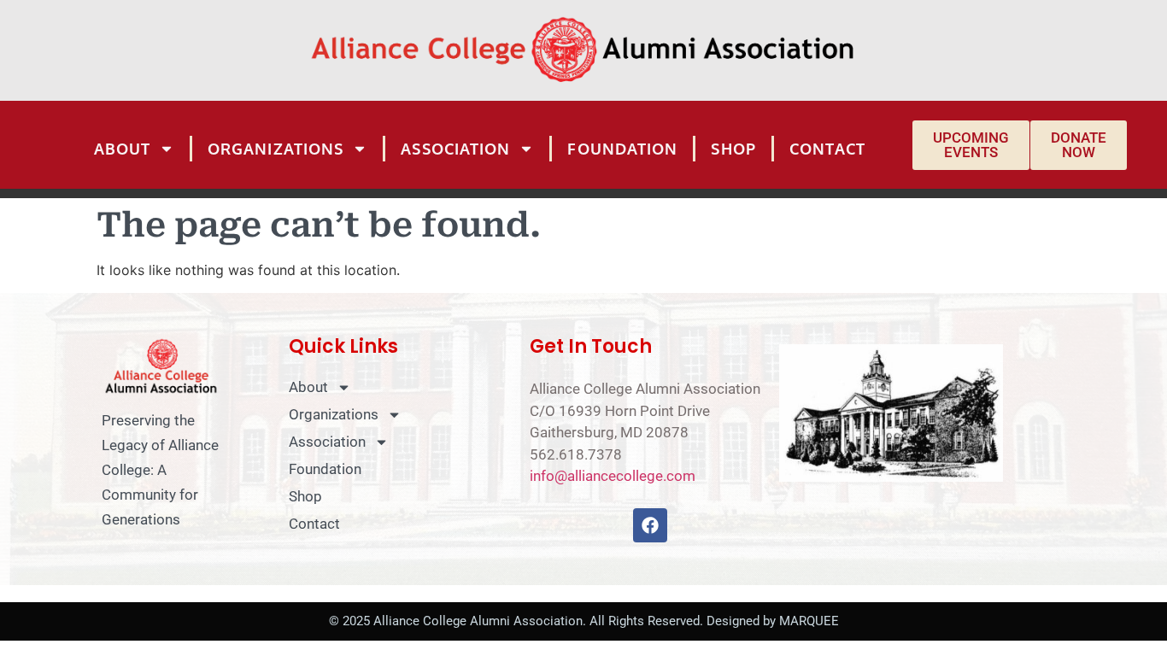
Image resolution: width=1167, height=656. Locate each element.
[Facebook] (650, 525)
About (122, 148)
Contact (827, 148)
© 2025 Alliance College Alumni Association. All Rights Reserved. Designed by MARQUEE (584, 621)
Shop (733, 148)
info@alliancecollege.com (612, 475)
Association (455, 148)
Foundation (622, 148)
